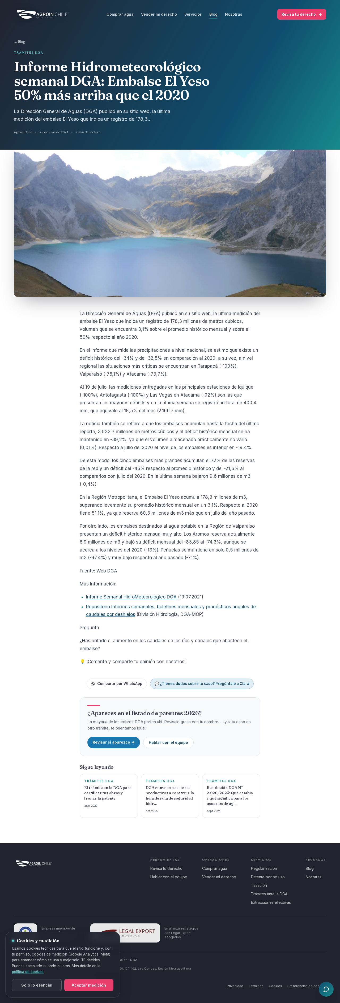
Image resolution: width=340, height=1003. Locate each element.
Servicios (193, 14)
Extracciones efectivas (271, 902)
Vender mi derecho (159, 14)
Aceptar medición (89, 985)
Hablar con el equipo (168, 742)
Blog (213, 14)
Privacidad (235, 986)
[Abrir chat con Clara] (326, 989)
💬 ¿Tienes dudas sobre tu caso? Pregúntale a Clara (202, 683)
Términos (256, 986)
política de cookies (28, 972)
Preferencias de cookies (306, 986)
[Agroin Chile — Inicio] (43, 14)
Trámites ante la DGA (269, 894)
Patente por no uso (268, 877)
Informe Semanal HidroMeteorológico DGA (131, 597)
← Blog (19, 42)
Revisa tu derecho (302, 14)
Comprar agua (120, 14)
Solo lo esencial (36, 985)
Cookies (275, 986)
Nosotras (233, 14)
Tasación (259, 885)
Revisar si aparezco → (114, 742)
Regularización (264, 868)
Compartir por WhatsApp (119, 683)
